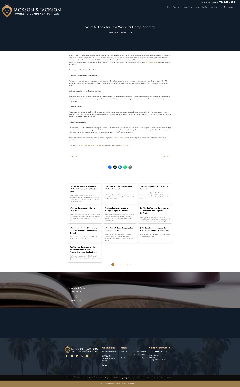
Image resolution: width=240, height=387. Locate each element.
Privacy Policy (132, 384)
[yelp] (92, 356)
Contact (104, 365)
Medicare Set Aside (108, 358)
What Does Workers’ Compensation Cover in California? (119, 229)
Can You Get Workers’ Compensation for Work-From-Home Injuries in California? (154, 210)
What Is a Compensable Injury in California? (82, 209)
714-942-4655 (227, 2)
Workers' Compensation (109, 351)
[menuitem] (169, 7)
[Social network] (71, 356)
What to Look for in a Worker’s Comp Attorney (90, 145)
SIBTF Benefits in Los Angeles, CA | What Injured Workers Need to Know (154, 229)
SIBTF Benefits (106, 356)
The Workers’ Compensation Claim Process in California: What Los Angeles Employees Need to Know (83, 249)
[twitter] (82, 356)
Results (104, 363)
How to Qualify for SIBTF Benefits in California (154, 187)
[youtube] (87, 356)
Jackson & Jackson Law (123, 145)
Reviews (104, 360)
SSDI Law (105, 354)
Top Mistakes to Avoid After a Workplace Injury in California (116, 209)
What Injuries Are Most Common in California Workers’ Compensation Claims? (83, 230)
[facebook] (66, 356)
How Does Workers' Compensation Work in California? (118, 187)
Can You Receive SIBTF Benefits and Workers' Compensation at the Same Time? (84, 189)
